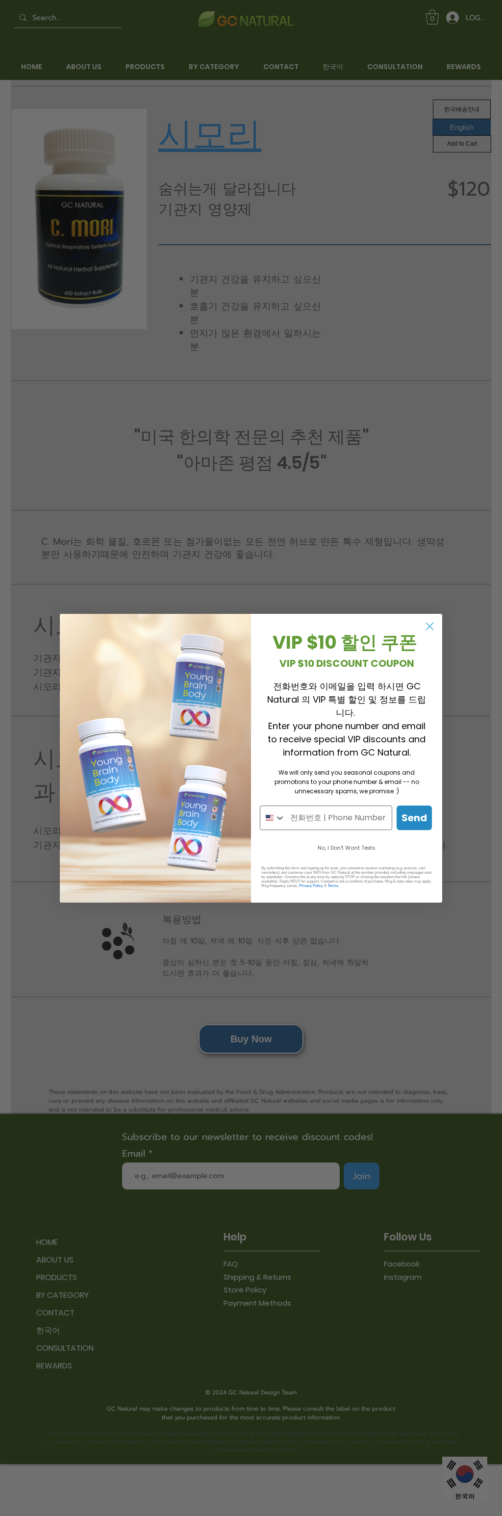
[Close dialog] (429, 626)
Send (414, 818)
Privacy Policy (311, 886)
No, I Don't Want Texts (347, 848)
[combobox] (272, 818)
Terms (332, 886)
